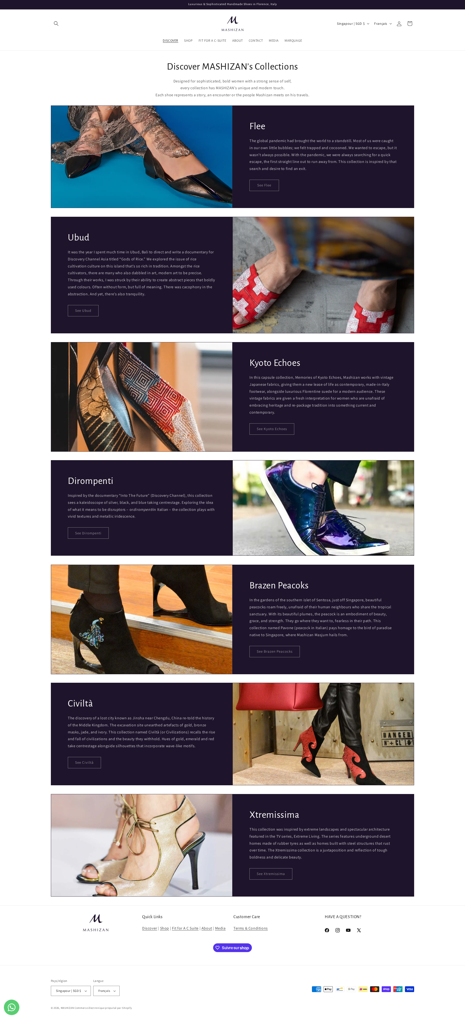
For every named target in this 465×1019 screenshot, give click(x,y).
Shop (164, 928)
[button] (56, 23)
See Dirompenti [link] (88, 533)
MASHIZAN (67, 1008)
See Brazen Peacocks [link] (275, 651)
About (207, 928)
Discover (149, 928)
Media (220, 928)
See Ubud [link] (83, 310)
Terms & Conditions (250, 928)
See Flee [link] (264, 185)
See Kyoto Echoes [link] (272, 428)
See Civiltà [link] (84, 762)
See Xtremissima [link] (271, 874)
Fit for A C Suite (185, 928)
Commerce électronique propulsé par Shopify (103, 1008)
